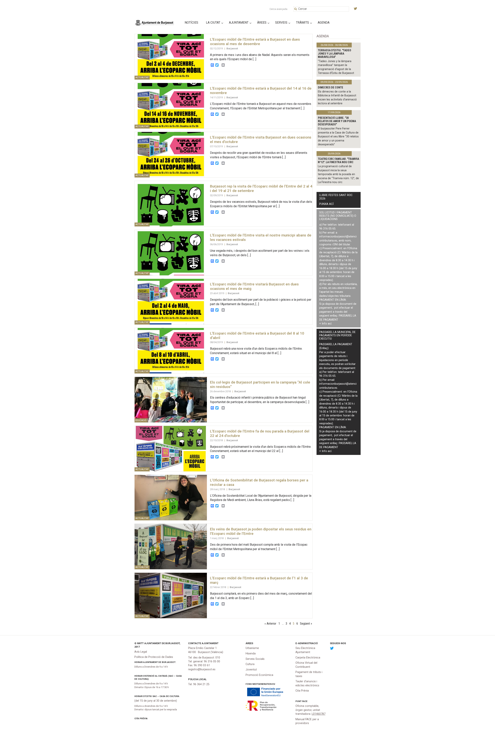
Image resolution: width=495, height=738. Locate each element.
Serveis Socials (255, 659)
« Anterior (270, 623)
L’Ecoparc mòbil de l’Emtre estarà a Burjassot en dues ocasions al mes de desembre (255, 41)
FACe (304, 701)
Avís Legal (140, 651)
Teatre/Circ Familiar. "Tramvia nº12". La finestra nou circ (338, 160)
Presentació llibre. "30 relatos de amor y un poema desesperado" (337, 121)
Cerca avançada (278, 9)
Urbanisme (252, 648)
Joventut (251, 669)
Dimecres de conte (330, 87)
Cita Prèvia (141, 718)
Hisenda (251, 653)
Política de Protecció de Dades (153, 657)
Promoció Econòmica (259, 675)
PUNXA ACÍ (326, 204)
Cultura (250, 664)
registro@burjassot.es (201, 669)
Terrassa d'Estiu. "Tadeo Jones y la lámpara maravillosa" (334, 54)
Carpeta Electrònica (307, 657)
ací (329, 323)
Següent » (306, 623)
